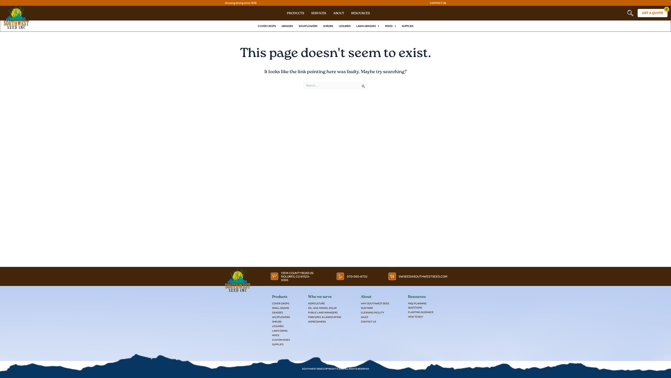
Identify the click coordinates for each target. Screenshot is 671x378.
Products (295, 13)
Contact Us (438, 3)
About (338, 13)
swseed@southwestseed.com (423, 276)
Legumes (345, 26)
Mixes (389, 26)
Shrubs (328, 26)
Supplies (407, 26)
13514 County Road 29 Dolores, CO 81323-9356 (297, 276)
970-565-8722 (357, 276)
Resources (360, 13)
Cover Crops (267, 26)
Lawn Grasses (366, 26)
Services (318, 13)
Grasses (287, 26)
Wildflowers (308, 26)
